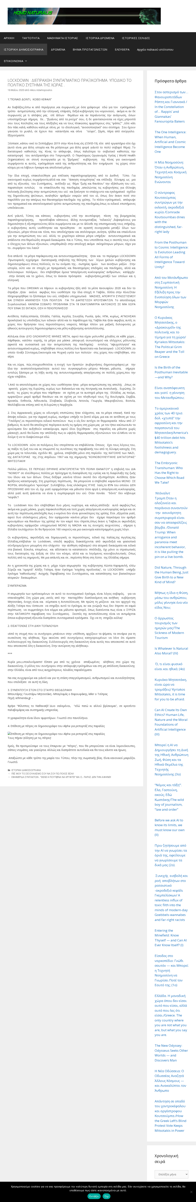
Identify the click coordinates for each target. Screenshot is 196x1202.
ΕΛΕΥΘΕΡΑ (122, 49)
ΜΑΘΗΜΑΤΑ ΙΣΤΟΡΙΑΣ (62, 38)
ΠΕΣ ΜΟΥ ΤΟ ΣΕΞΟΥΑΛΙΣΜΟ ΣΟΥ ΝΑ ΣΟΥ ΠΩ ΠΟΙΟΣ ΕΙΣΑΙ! (42, 773)
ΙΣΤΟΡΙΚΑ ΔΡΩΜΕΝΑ (100, 38)
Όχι (107, 1196)
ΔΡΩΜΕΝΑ (58, 49)
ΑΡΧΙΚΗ (9, 38)
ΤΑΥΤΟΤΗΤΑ (30, 38)
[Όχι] (191, 1192)
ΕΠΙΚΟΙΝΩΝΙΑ (13, 61)
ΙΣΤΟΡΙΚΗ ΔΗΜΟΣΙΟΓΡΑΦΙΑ (23, 49)
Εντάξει (94, 1196)
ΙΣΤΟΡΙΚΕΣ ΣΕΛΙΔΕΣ (136, 38)
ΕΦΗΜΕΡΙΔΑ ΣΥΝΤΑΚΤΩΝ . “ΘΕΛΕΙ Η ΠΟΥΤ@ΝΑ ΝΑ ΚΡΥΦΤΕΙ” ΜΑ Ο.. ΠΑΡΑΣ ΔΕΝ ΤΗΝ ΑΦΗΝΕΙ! (61, 776)
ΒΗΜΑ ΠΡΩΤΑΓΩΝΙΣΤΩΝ (90, 49)
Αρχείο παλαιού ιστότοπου (155, 49)
